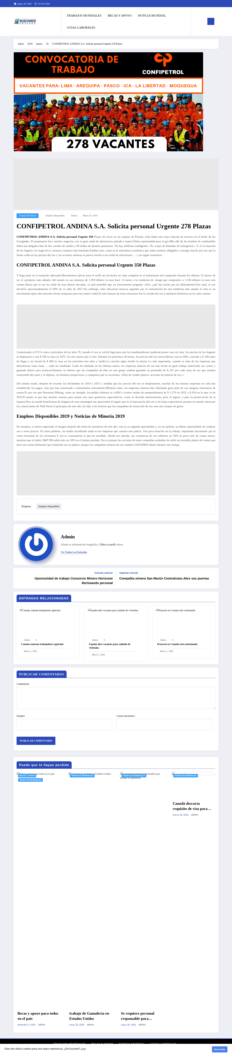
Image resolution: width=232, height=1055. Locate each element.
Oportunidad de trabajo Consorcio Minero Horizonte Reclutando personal (74, 581)
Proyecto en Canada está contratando (177, 644)
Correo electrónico (125, 716)
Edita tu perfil (108, 544)
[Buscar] (196, 21)
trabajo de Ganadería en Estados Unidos (37, 1016)
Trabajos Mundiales (27, 215)
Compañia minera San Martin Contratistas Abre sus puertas (164, 578)
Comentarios (23, 684)
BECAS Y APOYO (120, 15)
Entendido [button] (219, 1049)
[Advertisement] (108, 184)
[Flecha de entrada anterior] (18, 578)
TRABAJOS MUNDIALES (84, 15)
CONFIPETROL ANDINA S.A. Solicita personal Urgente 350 (55, 236)
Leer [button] (83, 1048)
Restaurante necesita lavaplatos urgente (189, 1016)
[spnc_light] (203, 21)
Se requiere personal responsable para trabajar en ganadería (87, 1016)
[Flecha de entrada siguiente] (214, 578)
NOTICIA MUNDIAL (152, 15)
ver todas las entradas (74, 552)
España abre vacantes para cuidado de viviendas (109, 646)
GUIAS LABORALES (81, 27)
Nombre (21, 716)
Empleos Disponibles (55, 215)
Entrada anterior (104, 572)
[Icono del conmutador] (210, 21)
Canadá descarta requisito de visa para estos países (138, 806)
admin (74, 215)
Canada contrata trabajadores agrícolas (42, 644)
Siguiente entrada (128, 572)
